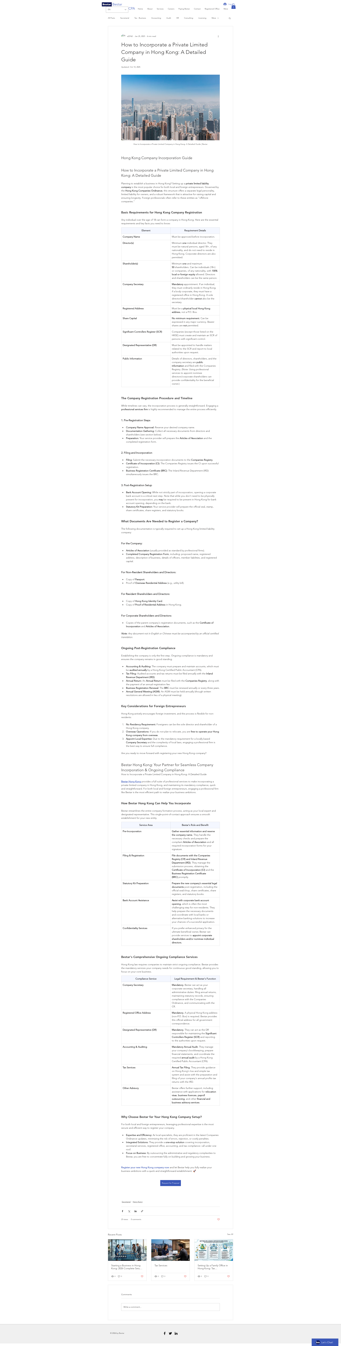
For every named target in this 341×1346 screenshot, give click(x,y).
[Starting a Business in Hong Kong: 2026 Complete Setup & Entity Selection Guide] (127, 1250)
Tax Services (161, 1265)
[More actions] (218, 36)
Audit (168, 18)
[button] (233, 6)
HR (177, 18)
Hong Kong (138, 1202)
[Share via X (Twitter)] (129, 1211)
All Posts (111, 18)
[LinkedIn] (176, 1333)
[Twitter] (170, 1333)
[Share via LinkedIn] (135, 1211)
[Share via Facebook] (122, 1211)
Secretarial (124, 18)
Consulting (188, 18)
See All (230, 1234)
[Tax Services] (170, 1250)
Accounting (156, 18)
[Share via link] (142, 1211)
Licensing (202, 18)
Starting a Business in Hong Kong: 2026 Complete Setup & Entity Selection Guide (126, 1267)
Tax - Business (140, 18)
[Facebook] (165, 1333)
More (214, 18)
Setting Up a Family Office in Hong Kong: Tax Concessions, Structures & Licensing (213, 1267)
